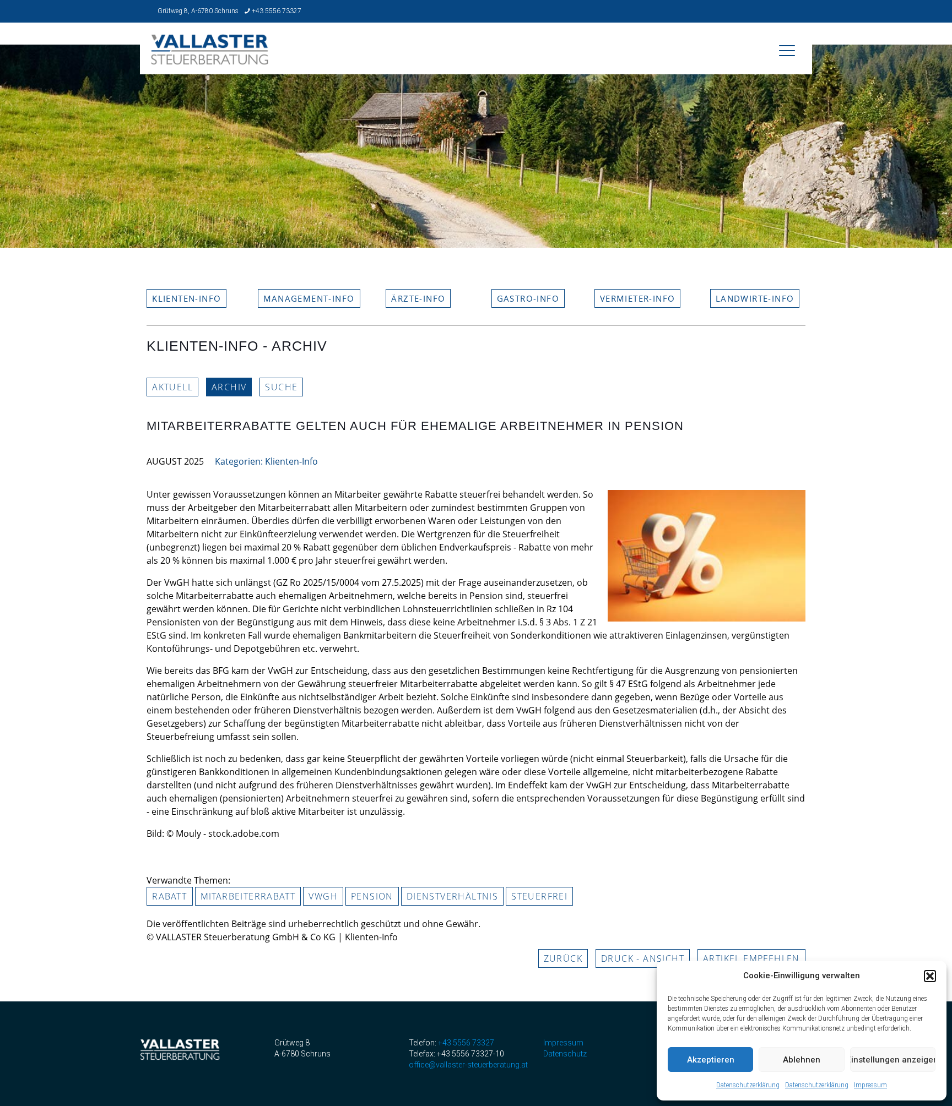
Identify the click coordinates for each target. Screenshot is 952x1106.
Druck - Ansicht (642, 958)
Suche (281, 387)
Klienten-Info (186, 298)
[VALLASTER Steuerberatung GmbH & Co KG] (209, 57)
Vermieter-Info (637, 298)
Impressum (870, 1085)
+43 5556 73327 (276, 11)
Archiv (229, 387)
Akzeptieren (710, 1060)
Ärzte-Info (418, 298)
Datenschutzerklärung (748, 1085)
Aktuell (172, 387)
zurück (563, 958)
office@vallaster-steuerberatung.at (468, 1064)
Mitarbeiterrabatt (248, 896)
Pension (372, 896)
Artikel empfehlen (751, 958)
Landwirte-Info (755, 298)
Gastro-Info (528, 298)
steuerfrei (539, 896)
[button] (929, 976)
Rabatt (169, 896)
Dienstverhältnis (452, 896)
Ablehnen (801, 1060)
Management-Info (309, 298)
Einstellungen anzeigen (892, 1060)
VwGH (323, 896)
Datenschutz (565, 1053)
